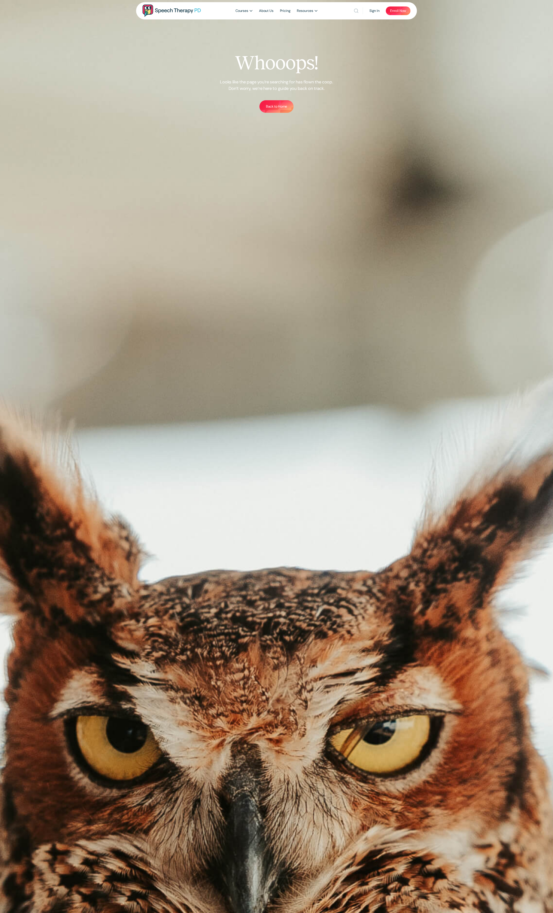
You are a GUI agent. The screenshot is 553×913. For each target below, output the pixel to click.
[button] (244, 10)
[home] (172, 10)
